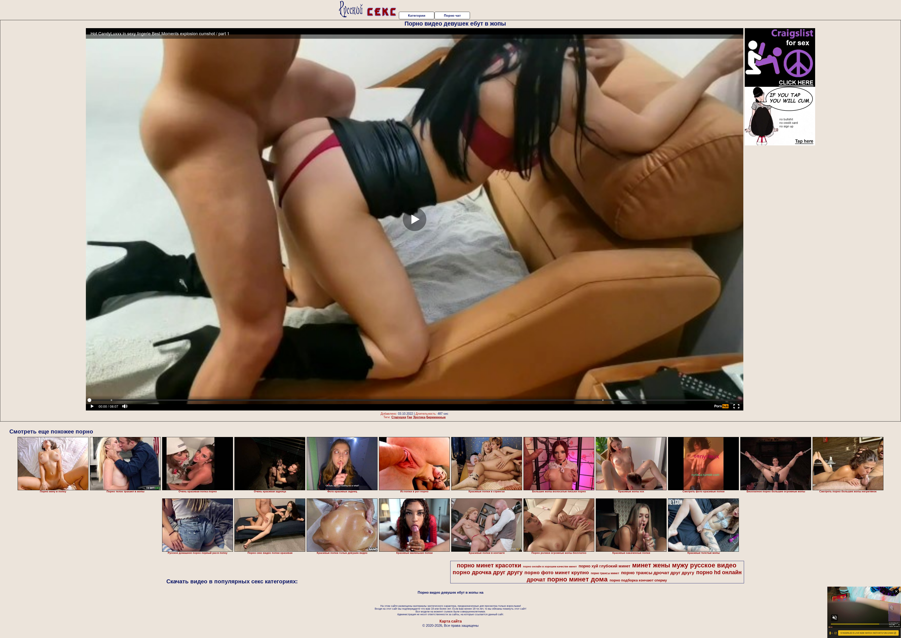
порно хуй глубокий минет (604, 566)
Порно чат (452, 15)
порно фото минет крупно (556, 572)
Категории (416, 15)
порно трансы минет (605, 573)
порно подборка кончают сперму (638, 580)
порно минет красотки (489, 565)
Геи (409, 417)
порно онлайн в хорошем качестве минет (550, 566)
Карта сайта (450, 621)
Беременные (436, 417)
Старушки (398, 417)
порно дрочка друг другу (488, 572)
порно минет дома (577, 579)
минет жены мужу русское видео (684, 565)
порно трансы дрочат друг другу (657, 572)
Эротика (419, 417)
